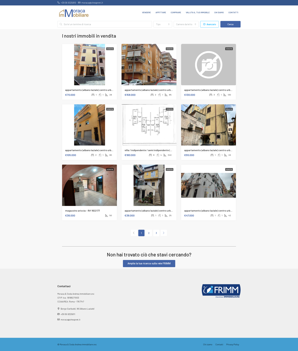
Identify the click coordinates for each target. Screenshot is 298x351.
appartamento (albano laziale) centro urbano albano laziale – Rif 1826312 (224, 89)
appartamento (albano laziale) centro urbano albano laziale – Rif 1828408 (105, 89)
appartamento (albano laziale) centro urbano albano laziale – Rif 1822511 (224, 150)
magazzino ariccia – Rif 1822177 (82, 210)
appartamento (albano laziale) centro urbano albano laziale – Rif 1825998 (105, 150)
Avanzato (211, 24)
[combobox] (163, 24)
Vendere (146, 12)
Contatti (233, 12)
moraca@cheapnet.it (70, 319)
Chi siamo (219, 12)
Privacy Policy (232, 344)
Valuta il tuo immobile (198, 12)
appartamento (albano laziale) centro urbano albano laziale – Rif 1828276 (165, 89)
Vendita (110, 49)
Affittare (161, 12)
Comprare (176, 12)
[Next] (164, 233)
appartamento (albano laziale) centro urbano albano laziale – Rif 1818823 (224, 210)
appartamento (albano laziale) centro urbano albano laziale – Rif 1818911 (164, 210)
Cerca (230, 24)
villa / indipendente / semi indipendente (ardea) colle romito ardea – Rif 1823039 (169, 150)
